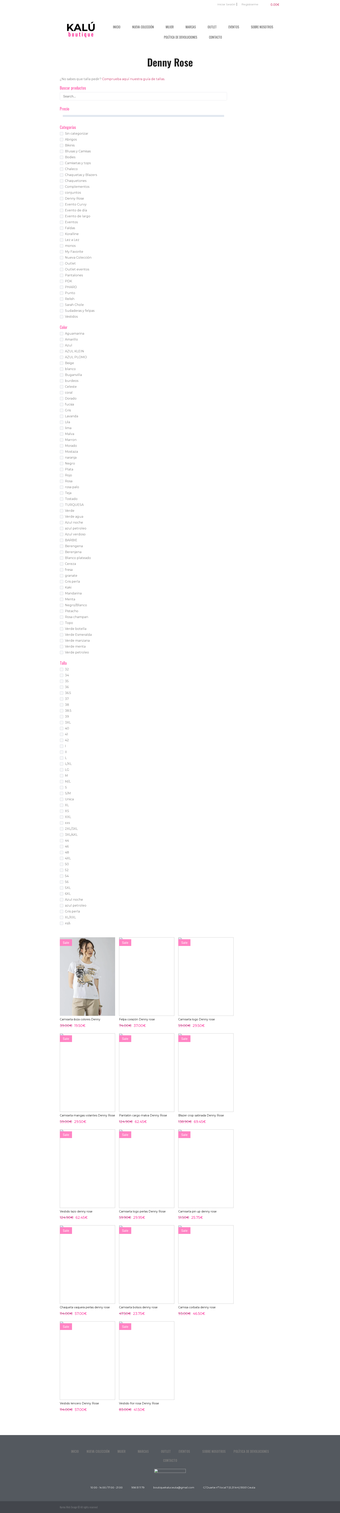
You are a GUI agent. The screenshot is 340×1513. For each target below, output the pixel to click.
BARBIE (71, 540)
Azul (68, 345)
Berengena (74, 546)
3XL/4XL (71, 835)
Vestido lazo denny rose (76, 1211)
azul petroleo (75, 528)
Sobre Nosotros (262, 27)
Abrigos (71, 139)
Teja (68, 493)
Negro (70, 463)
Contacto (215, 37)
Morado (71, 446)
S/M (68, 793)
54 (67, 876)
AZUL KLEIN (74, 351)
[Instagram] (276, 1507)
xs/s (67, 923)
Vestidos (71, 316)
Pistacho (71, 611)
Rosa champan (76, 617)
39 (67, 716)
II (66, 752)
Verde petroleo (77, 652)
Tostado (71, 499)
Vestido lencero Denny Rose (79, 1403)
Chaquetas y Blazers (81, 175)
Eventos (233, 27)
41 (66, 734)
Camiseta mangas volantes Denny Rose (87, 1115)
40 (67, 728)
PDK (68, 281)
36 (67, 687)
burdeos (71, 381)
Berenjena (73, 552)
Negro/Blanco (76, 605)
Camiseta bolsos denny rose (138, 1307)
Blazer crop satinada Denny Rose (201, 1115)
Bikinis (70, 145)
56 (66, 882)
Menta (70, 599)
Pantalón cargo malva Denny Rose (143, 1115)
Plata (69, 469)
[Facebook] (267, 1507)
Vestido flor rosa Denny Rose (139, 1403)
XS (67, 811)
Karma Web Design (68, 1507)
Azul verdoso (75, 534)
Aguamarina (74, 333)
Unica (69, 799)
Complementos (77, 187)
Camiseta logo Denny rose (196, 1019)
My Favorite (74, 252)
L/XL (68, 764)
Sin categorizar (76, 133)
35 (67, 681)
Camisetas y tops (78, 163)
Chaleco (71, 169)
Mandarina (73, 593)
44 (67, 840)
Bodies (70, 157)
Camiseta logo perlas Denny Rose (142, 1211)
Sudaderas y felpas (79, 311)
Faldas (70, 228)
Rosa (68, 481)
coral (69, 392)
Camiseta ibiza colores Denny (80, 1019)
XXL (68, 817)
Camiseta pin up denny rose (197, 1211)
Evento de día (76, 210)
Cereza (70, 564)
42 (67, 740)
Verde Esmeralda (78, 635)
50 (67, 864)
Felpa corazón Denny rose (137, 1019)
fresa (69, 570)
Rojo (68, 475)
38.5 (68, 711)
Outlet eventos (77, 269)
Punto (70, 293)
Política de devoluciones (180, 37)
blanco (70, 369)
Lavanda (71, 416)
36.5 (68, 693)
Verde (69, 511)
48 (67, 852)
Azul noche (74, 522)
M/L (68, 781)
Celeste (71, 387)
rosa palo (72, 487)
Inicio (116, 27)
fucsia (69, 404)
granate (71, 575)
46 (67, 846)
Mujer (170, 27)
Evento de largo (77, 216)
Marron (71, 440)
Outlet (212, 27)
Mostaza (71, 451)
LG (67, 770)
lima (68, 428)
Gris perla (72, 581)
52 (67, 870)
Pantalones (74, 275)
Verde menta (75, 646)
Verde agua (74, 516)
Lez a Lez (72, 240)
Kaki (68, 587)
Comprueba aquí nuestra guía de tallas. (133, 79)
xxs (67, 823)
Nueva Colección (143, 27)
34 (67, 675)
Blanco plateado (78, 558)
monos (70, 246)
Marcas (191, 27)
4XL (68, 858)
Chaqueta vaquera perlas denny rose (85, 1307)
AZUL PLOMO (76, 357)
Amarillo (71, 339)
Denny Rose (74, 198)
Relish (69, 299)
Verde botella (75, 629)
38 (67, 705)
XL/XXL (70, 917)
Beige (69, 363)
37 (67, 699)
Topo (69, 623)
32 (67, 669)
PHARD (71, 287)
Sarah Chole (74, 305)
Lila (67, 422)
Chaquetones (75, 181)
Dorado (71, 398)
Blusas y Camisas (78, 151)
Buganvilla (73, 375)
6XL (68, 894)
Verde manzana (77, 640)
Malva (69, 434)
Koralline (72, 234)
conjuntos (73, 192)
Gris (68, 410)
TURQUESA (74, 505)
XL (67, 805)
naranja (71, 457)
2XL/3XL (71, 829)
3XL (68, 722)
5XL (68, 888)
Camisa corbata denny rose (197, 1307)
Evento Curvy (76, 204)
